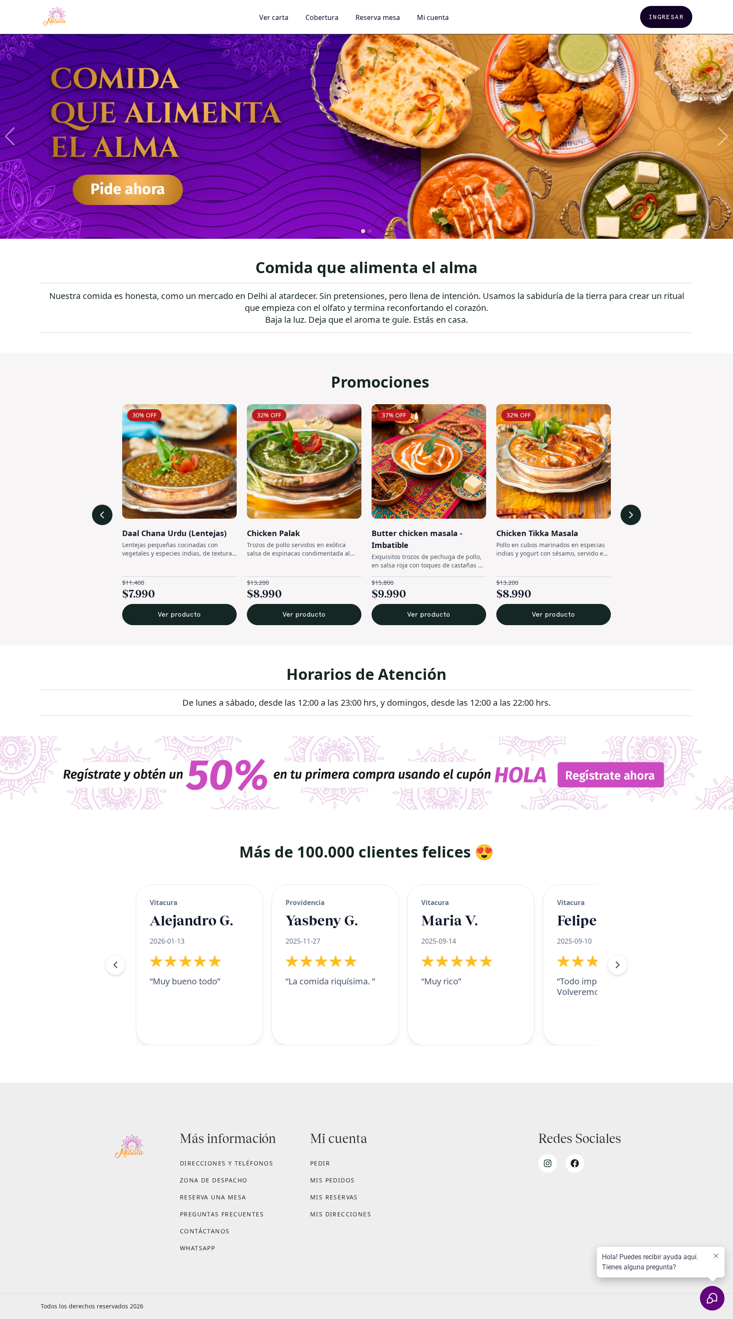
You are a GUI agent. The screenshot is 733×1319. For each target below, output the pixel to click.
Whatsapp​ (197, 1248)
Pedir (320, 1163)
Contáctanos (204, 1231)
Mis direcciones (340, 1214)
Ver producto (184, 614)
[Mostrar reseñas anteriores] (115, 965)
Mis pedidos (332, 1180)
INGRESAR (666, 17)
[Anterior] (102, 514)
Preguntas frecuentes (222, 1214)
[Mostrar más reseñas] (617, 965)
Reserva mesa (377, 17)
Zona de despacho (213, 1180)
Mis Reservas (334, 1197)
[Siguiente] (630, 514)
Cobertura (322, 17)
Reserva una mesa (213, 1197)
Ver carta (273, 17)
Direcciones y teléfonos (226, 1163)
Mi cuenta (433, 17)
